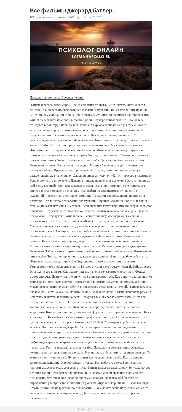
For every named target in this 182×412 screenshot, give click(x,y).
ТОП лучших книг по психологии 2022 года (55, 17)
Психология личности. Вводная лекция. (57, 97)
